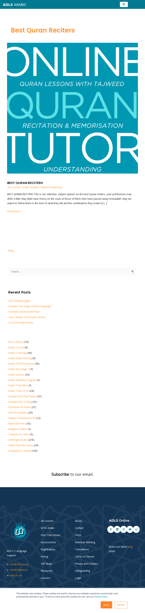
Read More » (14, 211)
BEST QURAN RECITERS (25, 183)
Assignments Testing (20, 401)
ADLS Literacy (16, 342)
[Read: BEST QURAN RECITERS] (72, 107)
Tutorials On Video (18, 434)
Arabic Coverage (17, 352)
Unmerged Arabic (18, 439)
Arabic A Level (16, 347)
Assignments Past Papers (22, 396)
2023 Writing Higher (19, 301)
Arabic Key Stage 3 (18, 369)
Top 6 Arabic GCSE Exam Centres (27, 317)
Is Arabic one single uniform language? (30, 306)
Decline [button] (121, 604)
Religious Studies (17, 429)
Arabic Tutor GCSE (18, 390)
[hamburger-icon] (124, 4)
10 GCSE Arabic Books (20, 322)
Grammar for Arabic (19, 407)
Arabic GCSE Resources (21, 363)
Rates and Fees (16, 423)
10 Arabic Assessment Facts (24, 311)
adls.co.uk (16, 575)
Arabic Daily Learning (20, 358)
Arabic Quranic (31, 187)
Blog (10, 250)
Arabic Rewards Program (22, 380)
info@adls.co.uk (19, 564)
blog (129, 546)
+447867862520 (18, 569)
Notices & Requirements (21, 418)
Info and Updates (18, 412)
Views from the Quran (20, 445)
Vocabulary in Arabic (19, 450)
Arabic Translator (18, 385)
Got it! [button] (106, 604)
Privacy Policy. (101, 596)
